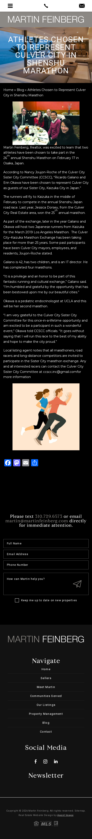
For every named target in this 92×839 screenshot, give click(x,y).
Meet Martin (46, 687)
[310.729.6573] (45, 6)
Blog (46, 722)
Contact (46, 731)
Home (46, 669)
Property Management (46, 713)
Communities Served (46, 696)
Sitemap (80, 810)
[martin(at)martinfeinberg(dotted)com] (82, 6)
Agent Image (65, 815)
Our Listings (46, 705)
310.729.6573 (48, 517)
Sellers (46, 678)
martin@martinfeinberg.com (36, 521)
